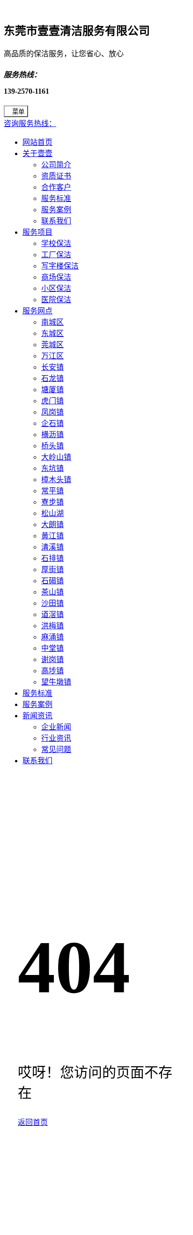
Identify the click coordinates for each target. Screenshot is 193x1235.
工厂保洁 (56, 255)
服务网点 (37, 311)
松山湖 (52, 513)
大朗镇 (52, 524)
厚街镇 (52, 569)
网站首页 (37, 142)
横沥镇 (52, 435)
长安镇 (52, 367)
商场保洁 (56, 277)
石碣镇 (52, 581)
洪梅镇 (52, 626)
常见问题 (56, 749)
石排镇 (52, 558)
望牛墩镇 (56, 682)
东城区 (52, 333)
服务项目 (37, 232)
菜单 (18, 111)
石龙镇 (52, 378)
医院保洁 (56, 300)
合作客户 (56, 187)
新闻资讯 (37, 716)
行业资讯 (56, 738)
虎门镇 (52, 401)
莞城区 (52, 345)
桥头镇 (52, 446)
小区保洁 (56, 288)
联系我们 (56, 221)
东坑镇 (52, 468)
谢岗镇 (52, 659)
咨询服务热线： (30, 123)
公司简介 (56, 165)
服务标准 (56, 198)
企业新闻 (56, 727)
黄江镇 (52, 536)
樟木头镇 (56, 480)
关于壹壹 (37, 153)
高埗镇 (52, 671)
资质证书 (56, 176)
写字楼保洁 (60, 266)
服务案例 (56, 210)
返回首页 (33, 1122)
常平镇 (52, 491)
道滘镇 (52, 614)
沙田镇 (52, 603)
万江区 (52, 356)
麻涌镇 (52, 637)
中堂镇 (52, 648)
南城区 (52, 322)
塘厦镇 (52, 390)
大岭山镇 (56, 457)
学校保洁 (56, 243)
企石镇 (52, 423)
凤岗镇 (52, 412)
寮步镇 (52, 502)
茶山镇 (52, 592)
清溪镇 (52, 547)
